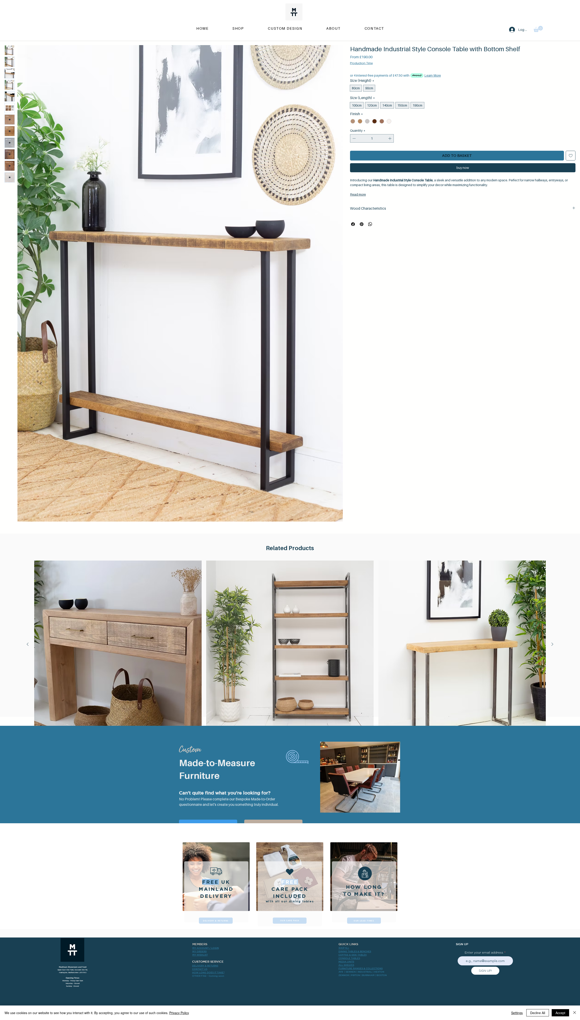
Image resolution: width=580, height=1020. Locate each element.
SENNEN (351, 971)
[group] (290, 657)
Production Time (361, 63)
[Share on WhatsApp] (370, 224)
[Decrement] (353, 138)
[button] (538, 29)
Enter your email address (484, 952)
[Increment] (390, 138)
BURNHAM (368, 975)
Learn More (432, 75)
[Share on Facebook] (353, 224)
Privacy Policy (179, 1012)
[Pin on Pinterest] (361, 224)
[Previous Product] (27, 644)
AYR (340, 971)
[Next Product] (552, 644)
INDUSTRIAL (365, 971)
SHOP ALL (343, 948)
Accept (560, 1012)
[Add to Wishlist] (571, 156)
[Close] (574, 1012)
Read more (358, 194)
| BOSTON (381, 975)
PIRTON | (356, 975)
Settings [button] (517, 1012)
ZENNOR (343, 975)
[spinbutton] (371, 138)
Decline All (537, 1012)
